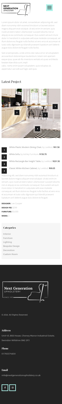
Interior (7, 234)
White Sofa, (14, 154)
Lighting (7, 242)
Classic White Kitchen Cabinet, (23, 168)
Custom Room (10, 254)
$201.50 (56, 161)
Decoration (9, 250)
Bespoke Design (11, 246)
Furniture (8, 238)
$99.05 (52, 168)
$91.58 (56, 147)
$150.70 (43, 154)
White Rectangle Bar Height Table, (25, 161)
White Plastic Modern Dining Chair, (25, 147)
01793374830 (9, 353)
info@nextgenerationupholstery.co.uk (21, 375)
